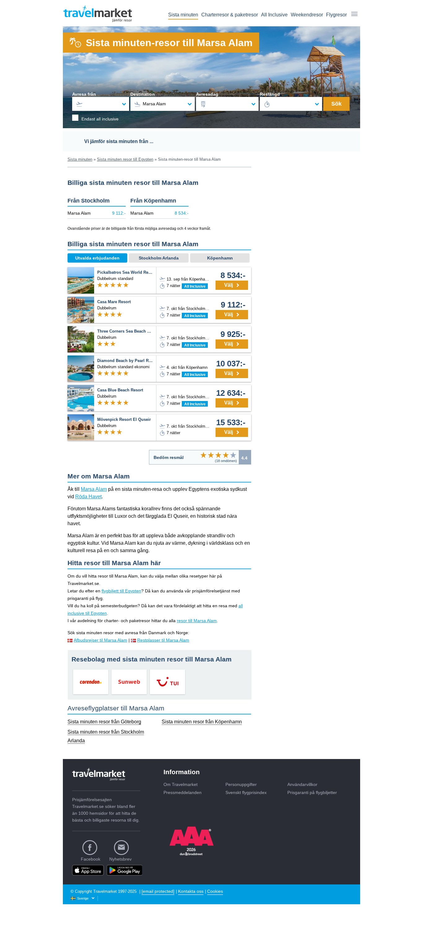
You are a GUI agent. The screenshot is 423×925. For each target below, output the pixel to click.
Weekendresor (307, 14)
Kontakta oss (190, 891)
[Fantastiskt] (233, 455)
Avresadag (207, 94)
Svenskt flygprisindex (246, 792)
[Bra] (225, 455)
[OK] (218, 455)
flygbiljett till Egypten (121, 590)
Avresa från (84, 94)
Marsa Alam (94, 489)
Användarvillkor (302, 784)
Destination (142, 94)
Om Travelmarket (181, 784)
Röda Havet (88, 496)
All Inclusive (274, 14)
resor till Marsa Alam (197, 620)
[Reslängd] (291, 104)
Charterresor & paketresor (229, 14)
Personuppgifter (241, 784)
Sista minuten (183, 14)
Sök (336, 104)
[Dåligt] (203, 455)
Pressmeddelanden (183, 792)
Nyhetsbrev (120, 859)
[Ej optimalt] (211, 455)
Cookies (215, 891)
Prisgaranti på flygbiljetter (312, 792)
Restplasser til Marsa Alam (163, 640)
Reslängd (270, 94)
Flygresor (336, 14)
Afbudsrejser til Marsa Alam (100, 640)
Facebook (90, 859)
